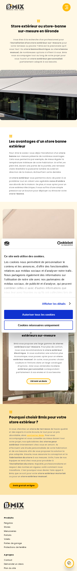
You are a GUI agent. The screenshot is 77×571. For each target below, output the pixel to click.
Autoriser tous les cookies (38, 314)
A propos (9, 555)
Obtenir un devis (38, 381)
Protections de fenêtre (15, 547)
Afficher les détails (54, 303)
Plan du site (10, 568)
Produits (9, 518)
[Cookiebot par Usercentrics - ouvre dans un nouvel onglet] (57, 243)
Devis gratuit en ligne (24, 485)
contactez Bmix (35, 435)
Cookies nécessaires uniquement (38, 325)
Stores (7, 527)
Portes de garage (13, 543)
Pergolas (8, 523)
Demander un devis (14, 564)
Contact (8, 560)
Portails (7, 535)
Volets (7, 539)
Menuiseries (10, 531)
